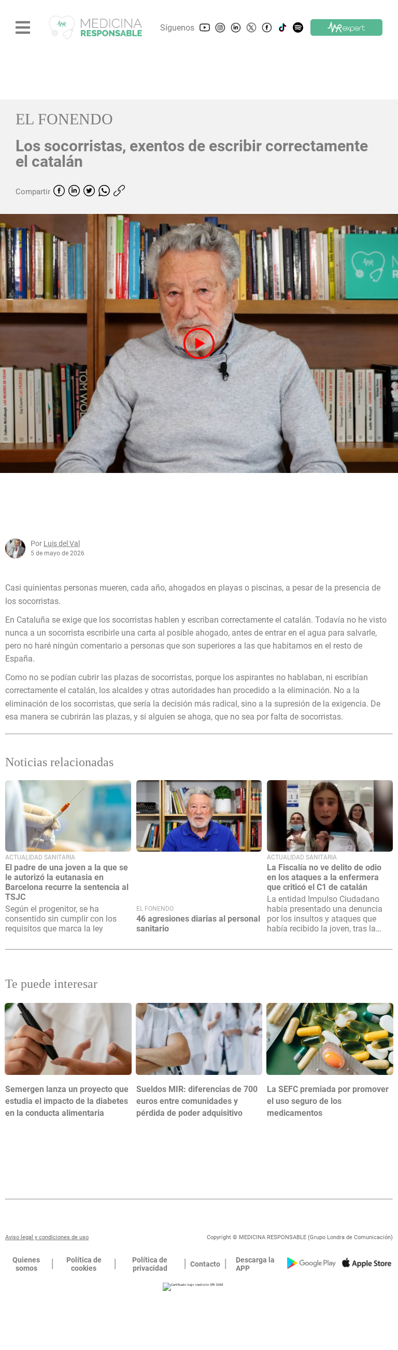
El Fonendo (64, 118)
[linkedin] (74, 191)
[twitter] (89, 191)
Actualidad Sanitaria (40, 857)
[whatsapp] (104, 191)
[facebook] (59, 191)
